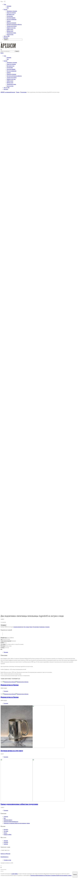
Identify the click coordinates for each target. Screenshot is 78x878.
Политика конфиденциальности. (37, 875)
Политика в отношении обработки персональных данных (17, 823)
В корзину (3, 625)
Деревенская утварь (11, 84)
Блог (8, 59)
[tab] (40, 652)
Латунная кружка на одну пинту (12, 750)
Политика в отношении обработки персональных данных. (58, 875)
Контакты (6, 89)
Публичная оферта (8, 820)
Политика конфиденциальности (11, 821)
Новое (31, 627)
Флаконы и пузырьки (11, 74)
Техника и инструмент (12, 77)
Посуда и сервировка (11, 71)
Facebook (6, 844)
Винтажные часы (10, 66)
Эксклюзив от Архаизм (12, 62)
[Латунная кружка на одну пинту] (33, 747)
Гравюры (9, 72)
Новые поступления (11, 64)
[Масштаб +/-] (5, 869)
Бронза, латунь (10, 86)
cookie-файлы (14, 873)
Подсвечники (10, 67)
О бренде (6, 816)
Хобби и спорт (10, 81)
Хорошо (75, 874)
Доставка (6, 831)
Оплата (5, 833)
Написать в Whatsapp (5, 853)
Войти (2, 53)
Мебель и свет (10, 82)
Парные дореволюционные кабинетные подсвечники (19, 804)
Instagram (6, 842)
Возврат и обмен (7, 834)
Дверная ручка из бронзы (10, 685)
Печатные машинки (11, 69)
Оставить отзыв (7, 860)
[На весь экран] (4, 869)
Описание (6, 652)
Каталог (5, 61)
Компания (9, 57)
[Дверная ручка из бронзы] (15, 682)
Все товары (26, 627)
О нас (5, 56)
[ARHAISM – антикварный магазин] (8, 48)
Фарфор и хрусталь (11, 79)
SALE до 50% (6, 87)
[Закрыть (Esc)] (1, 869)
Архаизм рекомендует (18, 627)
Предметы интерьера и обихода (14, 76)
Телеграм (6, 840)
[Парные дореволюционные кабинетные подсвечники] (33, 801)
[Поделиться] (2, 869)
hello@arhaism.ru (4, 857)
